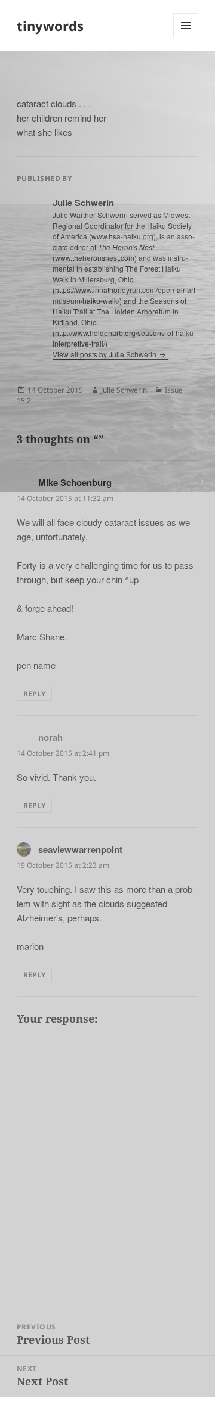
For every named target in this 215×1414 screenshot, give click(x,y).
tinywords (50, 26)
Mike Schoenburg (75, 482)
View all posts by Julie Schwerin (105, 354)
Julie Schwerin (124, 390)
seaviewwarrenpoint (80, 849)
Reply (34, 694)
